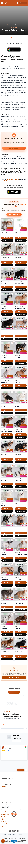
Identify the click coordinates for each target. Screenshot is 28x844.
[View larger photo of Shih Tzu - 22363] (12, 269)
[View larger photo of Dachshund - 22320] (26, 564)
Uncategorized (10, 24)
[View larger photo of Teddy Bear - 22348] (26, 466)
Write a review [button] (16, 741)
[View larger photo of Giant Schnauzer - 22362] (26, 269)
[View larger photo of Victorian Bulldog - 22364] (26, 244)
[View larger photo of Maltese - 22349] (26, 491)
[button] (5, 220)
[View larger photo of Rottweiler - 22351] (26, 343)
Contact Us (3, 821)
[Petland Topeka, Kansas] (6, 3)
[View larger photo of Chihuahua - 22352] (12, 367)
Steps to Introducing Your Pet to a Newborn (12, 715)
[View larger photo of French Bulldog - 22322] (26, 515)
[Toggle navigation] (2, 3)
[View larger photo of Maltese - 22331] (12, 491)
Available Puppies (5, 814)
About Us (3, 816)
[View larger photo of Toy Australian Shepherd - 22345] (12, 417)
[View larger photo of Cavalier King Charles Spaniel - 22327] (26, 540)
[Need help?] (3, 841)
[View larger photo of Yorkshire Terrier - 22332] (12, 441)
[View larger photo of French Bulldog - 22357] (26, 318)
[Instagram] (8, 807)
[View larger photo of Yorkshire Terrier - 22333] (26, 417)
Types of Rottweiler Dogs (12, 179)
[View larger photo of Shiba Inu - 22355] (12, 343)
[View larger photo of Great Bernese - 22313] (26, 589)
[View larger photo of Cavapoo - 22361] (12, 294)
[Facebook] (3, 807)
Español (3, 826)
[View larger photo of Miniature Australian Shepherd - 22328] (12, 515)
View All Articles (14, 692)
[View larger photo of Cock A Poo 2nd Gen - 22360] (26, 294)
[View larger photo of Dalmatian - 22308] (12, 614)
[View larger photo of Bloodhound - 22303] (12, 638)
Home (2, 24)
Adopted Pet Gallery (4, 818)
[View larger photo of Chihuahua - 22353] (26, 367)
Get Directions (6, 786)
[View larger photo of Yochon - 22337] (12, 392)
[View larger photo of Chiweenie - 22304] (26, 614)
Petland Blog (6, 181)
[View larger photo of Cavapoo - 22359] (12, 318)
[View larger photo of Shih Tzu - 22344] (12, 466)
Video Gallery (4, 823)
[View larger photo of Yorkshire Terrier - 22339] (26, 441)
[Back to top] (26, 770)
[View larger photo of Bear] (12, 220)
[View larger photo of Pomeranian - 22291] (26, 638)
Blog (6, 24)
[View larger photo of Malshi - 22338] (26, 392)
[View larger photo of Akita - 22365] (12, 244)
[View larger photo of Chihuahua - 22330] (12, 540)
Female (5, 257)
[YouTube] (5, 807)
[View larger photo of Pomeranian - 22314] (12, 589)
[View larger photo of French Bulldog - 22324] (12, 564)
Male (4, 232)
